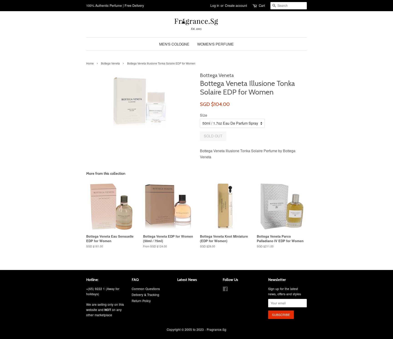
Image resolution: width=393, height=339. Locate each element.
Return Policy (141, 300)
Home (90, 63)
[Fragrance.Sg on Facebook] (225, 289)
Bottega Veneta (110, 63)
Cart (262, 5)
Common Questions (146, 288)
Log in (214, 5)
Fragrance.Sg (216, 329)
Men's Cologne (174, 44)
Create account (236, 5)
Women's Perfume (215, 44)
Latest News (187, 279)
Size (203, 115)
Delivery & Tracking (145, 294)
